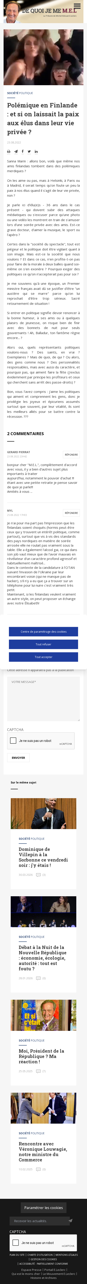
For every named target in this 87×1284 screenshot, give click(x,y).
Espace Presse (31, 1270)
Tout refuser (43, 644)
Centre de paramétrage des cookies (43, 631)
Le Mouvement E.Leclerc (59, 1274)
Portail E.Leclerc (54, 1270)
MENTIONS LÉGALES (67, 1254)
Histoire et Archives (44, 1278)
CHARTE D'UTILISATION (40, 1254)
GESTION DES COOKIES (44, 1259)
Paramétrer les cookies (43, 1207)
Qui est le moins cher (26, 1274)
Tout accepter (43, 657)
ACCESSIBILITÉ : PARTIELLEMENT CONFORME (43, 1263)
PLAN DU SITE (17, 1254)
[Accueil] (43, 11)
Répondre (71, 454)
